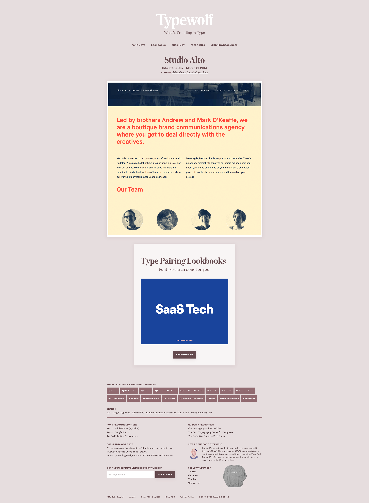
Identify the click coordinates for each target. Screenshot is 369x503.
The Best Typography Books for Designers (210, 432)
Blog (170, 497)
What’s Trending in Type (184, 32)
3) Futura (145, 391)
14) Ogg (211, 399)
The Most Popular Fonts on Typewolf (131, 384)
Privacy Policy (187, 497)
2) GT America (129, 391)
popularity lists (204, 412)
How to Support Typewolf (205, 444)
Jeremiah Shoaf (209, 450)
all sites (189, 412)
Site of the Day (151, 497)
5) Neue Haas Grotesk (191, 391)
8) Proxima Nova (244, 391)
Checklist (178, 45)
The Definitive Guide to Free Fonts (206, 436)
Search (111, 409)
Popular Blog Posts (120, 444)
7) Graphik (226, 391)
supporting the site (242, 456)
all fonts (179, 412)
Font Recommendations (122, 425)
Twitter (192, 471)
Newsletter (194, 483)
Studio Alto (184, 59)
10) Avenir (134, 399)
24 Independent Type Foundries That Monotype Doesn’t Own (140, 447)
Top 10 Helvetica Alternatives (122, 436)
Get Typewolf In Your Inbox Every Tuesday (134, 468)
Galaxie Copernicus (197, 72)
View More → (249, 399)
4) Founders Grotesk (165, 391)
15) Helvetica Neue (229, 399)
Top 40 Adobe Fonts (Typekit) (123, 428)
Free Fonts (198, 45)
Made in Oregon (115, 497)
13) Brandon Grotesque (191, 399)
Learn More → (184, 355)
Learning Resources (224, 45)
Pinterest (193, 475)
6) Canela (212, 391)
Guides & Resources (201, 425)
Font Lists (138, 45)
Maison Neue (179, 72)
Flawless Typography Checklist (204, 428)
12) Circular (169, 399)
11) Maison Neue (151, 399)
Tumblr (192, 479)
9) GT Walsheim (116, 399)
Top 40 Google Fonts (118, 432)
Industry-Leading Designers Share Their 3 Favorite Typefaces (140, 455)
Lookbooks (158, 45)
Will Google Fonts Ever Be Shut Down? (127, 451)
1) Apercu (113, 391)
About (132, 497)
